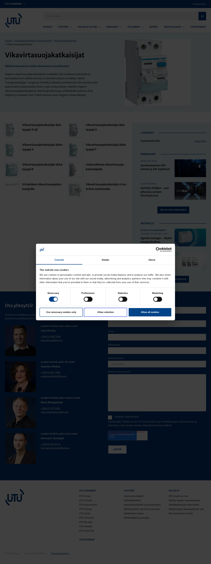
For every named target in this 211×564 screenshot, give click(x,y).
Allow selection (105, 312)
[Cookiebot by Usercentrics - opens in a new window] (158, 249)
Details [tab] (105, 259)
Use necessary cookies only (61, 312)
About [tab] (151, 259)
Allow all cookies (150, 312)
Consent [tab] (59, 259)
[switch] (88, 299)
